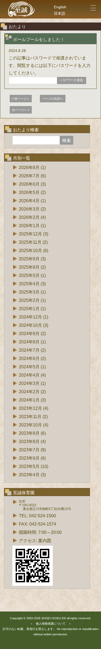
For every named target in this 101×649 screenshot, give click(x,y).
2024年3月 (29, 383)
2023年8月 (29, 441)
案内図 (44, 540)
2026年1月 (29, 225)
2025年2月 (29, 300)
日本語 (59, 13)
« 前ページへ (20, 98)
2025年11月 (30, 242)
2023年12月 (30, 408)
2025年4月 (29, 284)
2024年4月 (29, 375)
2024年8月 (29, 342)
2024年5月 (29, 367)
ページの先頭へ (52, 98)
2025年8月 (29, 267)
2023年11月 (30, 416)
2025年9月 (29, 259)
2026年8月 (29, 167)
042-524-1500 (42, 515)
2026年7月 (29, 176)
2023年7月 (29, 450)
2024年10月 (30, 325)
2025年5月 (29, 275)
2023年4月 (29, 474)
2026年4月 (29, 200)
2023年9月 (29, 433)
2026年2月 (29, 217)
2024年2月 (29, 391)
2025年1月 (29, 308)
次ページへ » (20, 109)
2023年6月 (29, 458)
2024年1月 (29, 400)
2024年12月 (30, 317)
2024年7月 (29, 350)
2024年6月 (29, 358)
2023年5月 (29, 466)
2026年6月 (29, 184)
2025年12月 (30, 234)
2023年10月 (30, 425)
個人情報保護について (50, 623)
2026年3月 (29, 209)
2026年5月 (29, 192)
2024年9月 (29, 333)
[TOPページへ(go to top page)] (21, 9)
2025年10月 (30, 250)
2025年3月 (29, 292)
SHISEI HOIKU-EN (53, 618)
